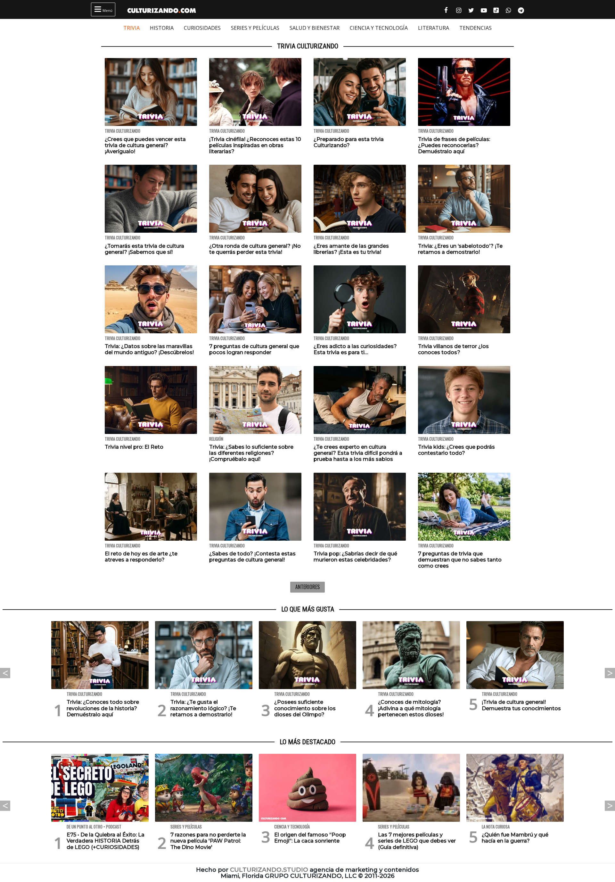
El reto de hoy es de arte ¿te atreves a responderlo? (141, 557)
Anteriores (307, 587)
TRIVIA (131, 27)
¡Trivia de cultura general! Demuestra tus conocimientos (521, 705)
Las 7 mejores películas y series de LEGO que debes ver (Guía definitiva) (417, 841)
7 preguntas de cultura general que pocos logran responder (254, 349)
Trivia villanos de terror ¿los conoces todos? (453, 349)
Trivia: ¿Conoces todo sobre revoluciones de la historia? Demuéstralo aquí (103, 708)
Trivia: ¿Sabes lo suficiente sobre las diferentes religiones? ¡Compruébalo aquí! (251, 453)
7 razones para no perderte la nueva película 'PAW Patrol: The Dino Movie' (208, 841)
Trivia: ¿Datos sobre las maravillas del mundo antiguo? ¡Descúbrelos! (149, 349)
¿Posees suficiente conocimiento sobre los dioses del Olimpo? (305, 708)
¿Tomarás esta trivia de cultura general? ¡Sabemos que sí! (144, 249)
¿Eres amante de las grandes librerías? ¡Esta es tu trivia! (351, 249)
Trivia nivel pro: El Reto (134, 447)
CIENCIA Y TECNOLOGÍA (379, 27)
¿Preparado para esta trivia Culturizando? (349, 142)
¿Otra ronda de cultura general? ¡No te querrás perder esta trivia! (255, 249)
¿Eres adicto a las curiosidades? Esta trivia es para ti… (355, 349)
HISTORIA (162, 27)
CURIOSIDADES (202, 27)
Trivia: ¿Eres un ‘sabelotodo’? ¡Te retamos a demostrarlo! (460, 249)
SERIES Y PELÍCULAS (255, 27)
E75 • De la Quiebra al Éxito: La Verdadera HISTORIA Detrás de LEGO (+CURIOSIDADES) (105, 841)
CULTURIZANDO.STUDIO (269, 869)
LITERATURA (433, 27)
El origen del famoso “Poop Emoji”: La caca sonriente (310, 838)
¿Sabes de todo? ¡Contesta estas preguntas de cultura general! (252, 557)
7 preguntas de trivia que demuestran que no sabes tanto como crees (460, 560)
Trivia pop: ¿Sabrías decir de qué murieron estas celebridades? (355, 557)
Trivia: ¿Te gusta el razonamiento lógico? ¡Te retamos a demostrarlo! (203, 708)
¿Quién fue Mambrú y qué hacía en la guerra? (515, 838)
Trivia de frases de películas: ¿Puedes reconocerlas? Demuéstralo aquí (454, 145)
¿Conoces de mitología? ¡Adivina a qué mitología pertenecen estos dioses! (411, 708)
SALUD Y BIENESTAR (315, 27)
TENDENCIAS (475, 27)
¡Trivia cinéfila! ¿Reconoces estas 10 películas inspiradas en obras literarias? (255, 145)
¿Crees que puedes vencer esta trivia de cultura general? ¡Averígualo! (145, 145)
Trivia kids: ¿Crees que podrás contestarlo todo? (456, 450)
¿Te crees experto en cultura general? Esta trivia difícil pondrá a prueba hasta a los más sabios (358, 453)
